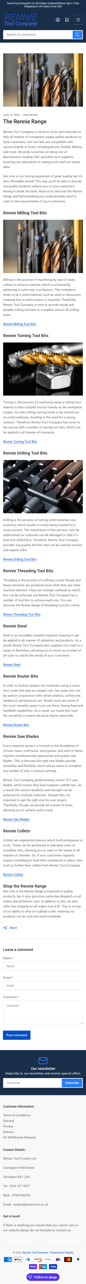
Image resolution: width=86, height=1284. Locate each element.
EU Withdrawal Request (19, 1137)
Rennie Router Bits (16, 725)
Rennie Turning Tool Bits (20, 441)
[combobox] (43, 34)
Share (13, 927)
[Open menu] (78, 19)
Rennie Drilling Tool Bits (20, 559)
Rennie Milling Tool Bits (19, 324)
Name (8, 958)
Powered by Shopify (61, 1252)
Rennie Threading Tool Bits (21, 614)
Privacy (8, 1126)
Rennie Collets (13, 874)
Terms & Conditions (17, 1115)
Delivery (8, 1121)
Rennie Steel (11, 665)
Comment (11, 997)
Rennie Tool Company (35, 1252)
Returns (8, 1132)
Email (8, 978)
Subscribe (72, 1083)
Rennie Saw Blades (16, 819)
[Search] (77, 34)
